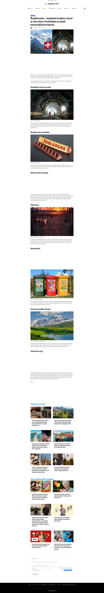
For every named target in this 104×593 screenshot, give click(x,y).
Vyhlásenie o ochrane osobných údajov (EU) (68, 584)
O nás (34, 584)
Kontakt (37, 584)
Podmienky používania (52, 584)
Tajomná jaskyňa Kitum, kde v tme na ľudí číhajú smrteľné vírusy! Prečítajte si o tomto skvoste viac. (40, 423)
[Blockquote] (42, 565)
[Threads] (55, 1)
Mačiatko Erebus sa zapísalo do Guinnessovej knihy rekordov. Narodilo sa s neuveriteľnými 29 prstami (63, 547)
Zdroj (32, 382)
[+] (47, 565)
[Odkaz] (45, 565)
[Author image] (31, 28)
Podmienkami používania (66, 567)
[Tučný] (33, 565)
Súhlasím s (64, 567)
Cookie (58, 584)
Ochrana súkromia (44, 584)
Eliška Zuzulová (37, 27)
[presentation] (40, 412)
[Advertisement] (49, 393)
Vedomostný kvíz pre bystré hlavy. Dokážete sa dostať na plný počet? (62, 519)
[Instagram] (50, 1)
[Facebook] (48, 1)
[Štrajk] (37, 565)
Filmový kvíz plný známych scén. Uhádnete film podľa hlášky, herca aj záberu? (41, 546)
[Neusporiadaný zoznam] (40, 565)
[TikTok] (54, 1)
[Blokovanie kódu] (43, 565)
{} (46, 565)
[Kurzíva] (34, 565)
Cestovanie (33, 15)
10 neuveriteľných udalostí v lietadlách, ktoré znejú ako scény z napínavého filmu (62, 469)
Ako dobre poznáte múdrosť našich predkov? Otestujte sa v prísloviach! (62, 496)
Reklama (29, 584)
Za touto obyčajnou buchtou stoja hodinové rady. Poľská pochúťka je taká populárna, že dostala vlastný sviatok (40, 470)
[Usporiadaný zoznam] (39, 565)
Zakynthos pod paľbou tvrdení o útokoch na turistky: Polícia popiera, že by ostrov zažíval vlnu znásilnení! (41, 446)
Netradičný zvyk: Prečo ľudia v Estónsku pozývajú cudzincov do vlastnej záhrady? (62, 445)
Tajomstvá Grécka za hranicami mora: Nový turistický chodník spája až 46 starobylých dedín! (63, 422)
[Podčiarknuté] (36, 565)
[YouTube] (52, 1)
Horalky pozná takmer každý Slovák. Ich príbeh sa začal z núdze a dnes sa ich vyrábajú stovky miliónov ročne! (40, 497)
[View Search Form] (85, 8)
